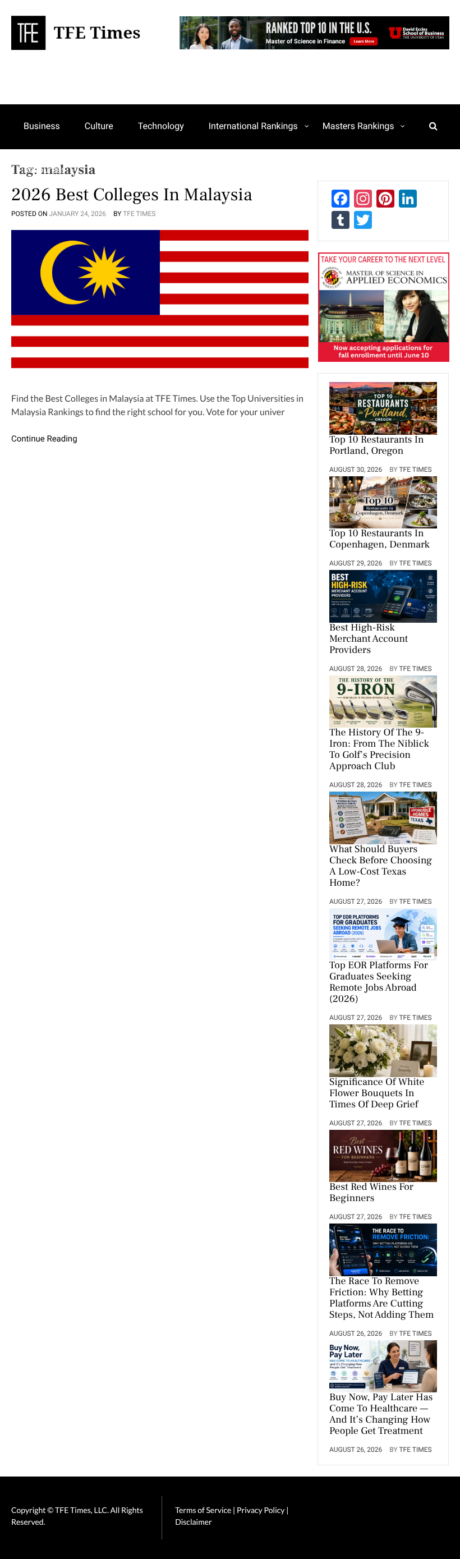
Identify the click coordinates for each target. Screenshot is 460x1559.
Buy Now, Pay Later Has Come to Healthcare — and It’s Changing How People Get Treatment (381, 1414)
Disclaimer (193, 1521)
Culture (99, 126)
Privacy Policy (261, 1510)
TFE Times (139, 214)
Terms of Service (203, 1510)
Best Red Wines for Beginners (371, 1193)
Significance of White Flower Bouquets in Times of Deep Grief (376, 1094)
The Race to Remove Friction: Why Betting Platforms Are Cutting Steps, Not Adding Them (381, 1298)
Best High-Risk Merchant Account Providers (368, 639)
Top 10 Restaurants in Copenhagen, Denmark (379, 539)
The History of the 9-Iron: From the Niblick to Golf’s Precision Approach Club (379, 750)
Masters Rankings (358, 126)
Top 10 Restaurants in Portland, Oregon (376, 446)
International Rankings (253, 126)
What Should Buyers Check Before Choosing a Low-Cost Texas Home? (380, 866)
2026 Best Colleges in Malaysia (131, 194)
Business (42, 126)
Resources (45, 169)
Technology (161, 126)
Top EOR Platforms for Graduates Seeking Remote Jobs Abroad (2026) (378, 982)
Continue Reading (44, 439)
